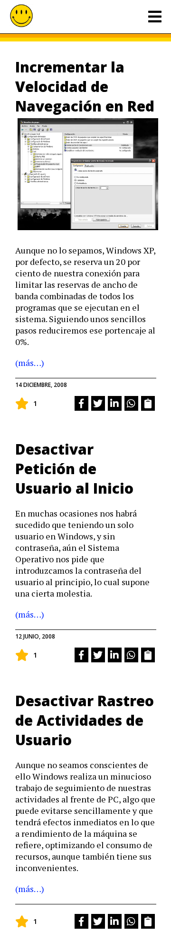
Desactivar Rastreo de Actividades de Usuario (84, 720)
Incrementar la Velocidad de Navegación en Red (84, 86)
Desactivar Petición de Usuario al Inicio (74, 468)
